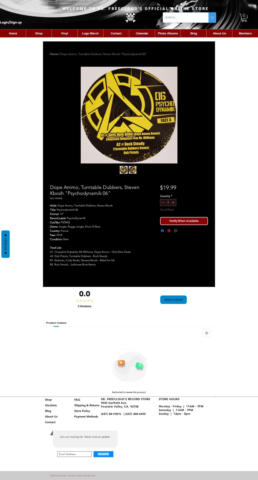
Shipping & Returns (86, 405)
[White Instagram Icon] (128, 457)
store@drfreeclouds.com (118, 417)
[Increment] (173, 202)
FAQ (77, 399)
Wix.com (91, 475)
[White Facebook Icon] (121, 457)
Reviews (6, 244)
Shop (48, 399)
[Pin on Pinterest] (169, 231)
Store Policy (82, 411)
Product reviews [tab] (56, 323)
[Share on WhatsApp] (176, 231)
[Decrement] (163, 202)
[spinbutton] (168, 202)
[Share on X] (182, 231)
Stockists (51, 405)
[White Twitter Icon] (136, 457)
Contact (50, 422)
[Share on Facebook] (162, 231)
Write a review (173, 299)
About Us (51, 416)
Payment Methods (86, 416)
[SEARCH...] (212, 17)
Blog (48, 411)
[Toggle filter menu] (207, 333)
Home (54, 54)
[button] (244, 18)
